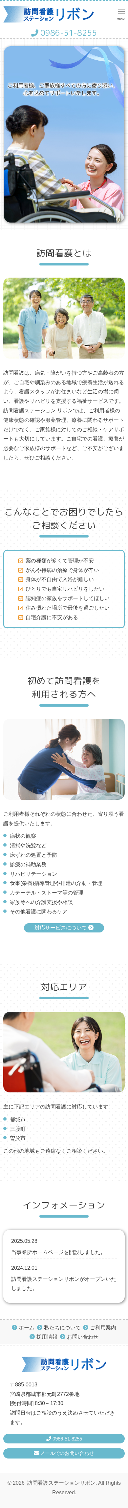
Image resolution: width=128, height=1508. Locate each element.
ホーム (26, 1327)
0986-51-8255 (67, 32)
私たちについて (62, 1327)
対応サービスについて (61, 927)
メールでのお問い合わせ (66, 1453)
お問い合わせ (82, 1337)
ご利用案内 (103, 1327)
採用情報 (46, 1337)
